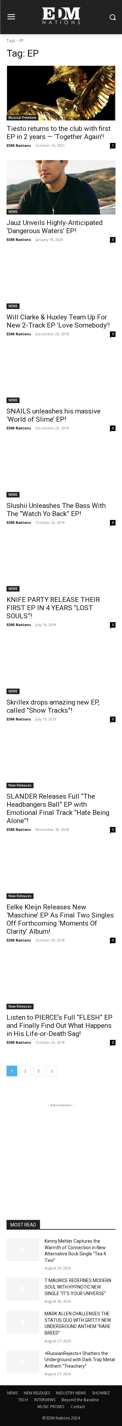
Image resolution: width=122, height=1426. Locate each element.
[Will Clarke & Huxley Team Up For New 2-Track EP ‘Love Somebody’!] (61, 281)
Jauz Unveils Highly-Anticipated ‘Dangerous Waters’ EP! (55, 227)
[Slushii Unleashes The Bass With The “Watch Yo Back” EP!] (61, 470)
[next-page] (52, 1071)
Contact (78, 1406)
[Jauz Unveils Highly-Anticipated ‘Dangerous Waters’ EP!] (61, 187)
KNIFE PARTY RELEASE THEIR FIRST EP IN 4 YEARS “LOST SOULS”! (53, 608)
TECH (23, 1400)
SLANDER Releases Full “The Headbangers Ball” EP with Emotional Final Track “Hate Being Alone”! (58, 808)
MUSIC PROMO (50, 1406)
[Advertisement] (61, 1149)
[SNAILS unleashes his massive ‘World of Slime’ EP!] (61, 376)
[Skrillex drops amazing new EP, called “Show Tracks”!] (61, 666)
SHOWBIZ (101, 1393)
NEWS (13, 211)
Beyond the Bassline (80, 1400)
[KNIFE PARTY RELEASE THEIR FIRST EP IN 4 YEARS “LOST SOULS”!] (61, 564)
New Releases (20, 785)
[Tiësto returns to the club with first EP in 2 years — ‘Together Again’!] (61, 93)
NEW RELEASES (37, 1393)
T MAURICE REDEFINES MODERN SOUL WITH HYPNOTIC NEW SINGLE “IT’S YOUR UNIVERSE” (78, 1287)
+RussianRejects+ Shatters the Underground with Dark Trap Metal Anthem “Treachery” (80, 1360)
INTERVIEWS (44, 1400)
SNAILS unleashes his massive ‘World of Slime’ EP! (54, 415)
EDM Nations (19, 145)
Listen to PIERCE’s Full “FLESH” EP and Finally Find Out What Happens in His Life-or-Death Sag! (60, 1026)
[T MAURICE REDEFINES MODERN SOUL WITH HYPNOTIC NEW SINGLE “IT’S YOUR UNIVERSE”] (23, 1289)
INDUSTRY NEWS (71, 1393)
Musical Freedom (22, 117)
